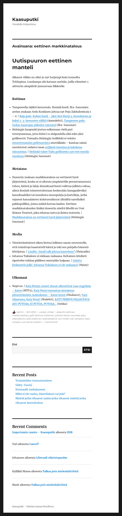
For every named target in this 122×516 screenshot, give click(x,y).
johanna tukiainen (44, 315)
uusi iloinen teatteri (31, 322)
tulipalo (16, 322)
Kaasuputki (25, 19)
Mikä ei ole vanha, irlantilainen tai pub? (40, 393)
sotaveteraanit (49, 318)
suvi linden (64, 318)
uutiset (42, 312)
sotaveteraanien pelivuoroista (31, 142)
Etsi (14, 344)
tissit (87, 318)
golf (32, 315)
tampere (79, 318)
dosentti (61, 312)
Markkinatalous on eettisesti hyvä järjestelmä (41, 217)
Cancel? (34, 444)
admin (20, 312)
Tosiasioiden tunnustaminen (33, 380)
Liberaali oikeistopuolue (51, 457)
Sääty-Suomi (23, 385)
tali (72, 318)
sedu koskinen (33, 318)
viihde (50, 312)
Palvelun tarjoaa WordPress (40, 506)
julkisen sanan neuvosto (67, 315)
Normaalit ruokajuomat (30, 389)
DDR (70, 432)
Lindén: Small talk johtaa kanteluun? (51, 251)
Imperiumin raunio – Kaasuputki (33, 432)
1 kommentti (51, 322)
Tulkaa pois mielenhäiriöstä (60, 471)
